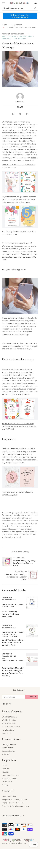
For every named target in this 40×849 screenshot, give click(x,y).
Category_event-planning (12, 604)
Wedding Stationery (9, 717)
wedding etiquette (9, 634)
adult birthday (9, 36)
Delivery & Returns (9, 744)
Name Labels (7, 733)
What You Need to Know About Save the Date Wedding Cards (13, 642)
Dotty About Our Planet (11, 775)
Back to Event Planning (20, 552)
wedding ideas (8, 606)
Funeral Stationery (9, 723)
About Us (5, 772)
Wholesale (6, 754)
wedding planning (9, 637)
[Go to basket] (35, 3)
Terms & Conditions (9, 778)
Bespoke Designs (8, 751)
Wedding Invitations (9, 720)
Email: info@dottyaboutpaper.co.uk (15, 806)
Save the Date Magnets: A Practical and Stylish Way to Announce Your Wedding (12, 672)
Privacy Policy (7, 782)
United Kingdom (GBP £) (12, 816)
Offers (4, 765)
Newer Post (16, 575)
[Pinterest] (10, 703)
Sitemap (5, 785)
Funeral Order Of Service (11, 726)
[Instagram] (7, 703)
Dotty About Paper (9, 796)
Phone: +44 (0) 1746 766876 (12, 803)
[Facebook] (3, 703)
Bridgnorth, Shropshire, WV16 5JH (15, 799)
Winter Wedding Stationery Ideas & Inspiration (10, 614)
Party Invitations (8, 730)
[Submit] (35, 8)
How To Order (7, 747)
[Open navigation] (3, 3)
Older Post (24, 562)
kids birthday (20, 39)
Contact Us (6, 769)
